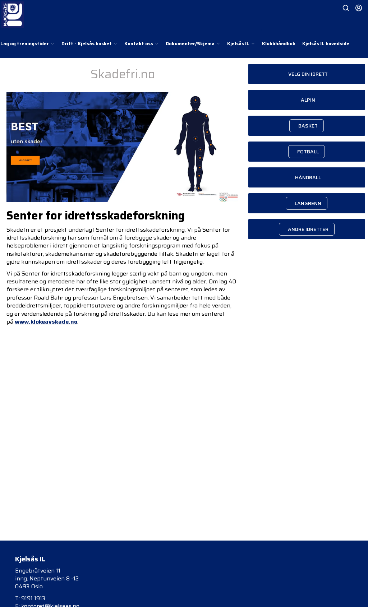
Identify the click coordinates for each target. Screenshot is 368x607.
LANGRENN (308, 203)
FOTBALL (308, 152)
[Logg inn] (358, 7)
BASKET (308, 126)
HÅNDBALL (308, 177)
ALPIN (308, 100)
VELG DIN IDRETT (308, 74)
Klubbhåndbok (278, 43)
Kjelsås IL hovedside (325, 43)
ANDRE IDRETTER (308, 229)
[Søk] (345, 7)
